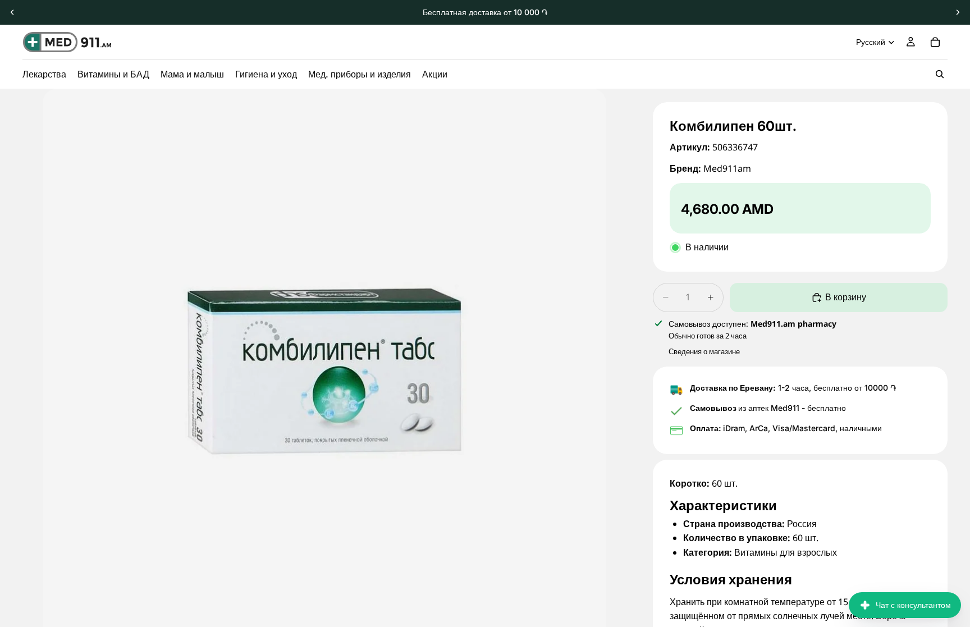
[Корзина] (935, 42)
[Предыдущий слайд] (12, 12)
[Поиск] (939, 74)
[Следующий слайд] (957, 12)
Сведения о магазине (704, 351)
